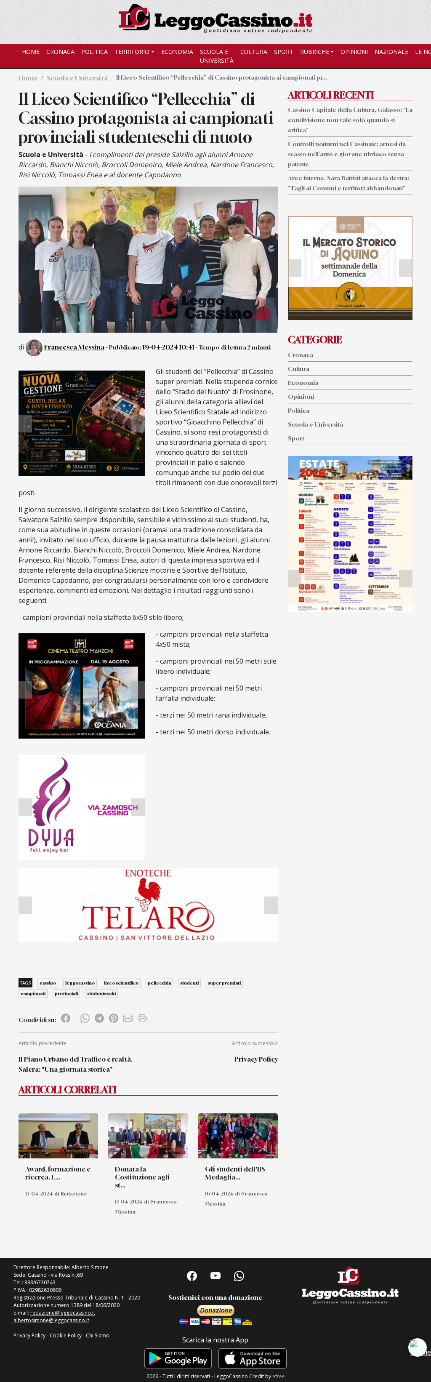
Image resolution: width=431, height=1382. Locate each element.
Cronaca (60, 52)
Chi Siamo (97, 1335)
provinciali (66, 993)
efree (278, 1376)
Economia (177, 52)
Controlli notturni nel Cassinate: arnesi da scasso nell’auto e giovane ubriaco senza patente (347, 154)
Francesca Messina (74, 347)
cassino (48, 982)
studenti (189, 982)
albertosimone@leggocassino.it (51, 1320)
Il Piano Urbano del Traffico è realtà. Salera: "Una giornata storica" (76, 1064)
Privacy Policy (256, 1059)
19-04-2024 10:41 (168, 347)
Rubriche (314, 52)
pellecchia (159, 982)
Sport (283, 52)
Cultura (253, 52)
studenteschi (101, 993)
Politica (94, 52)
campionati (33, 993)
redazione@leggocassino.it (62, 1312)
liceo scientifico (121, 982)
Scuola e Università (217, 56)
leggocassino (80, 982)
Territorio (131, 52)
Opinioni (354, 52)
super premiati (224, 982)
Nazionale (391, 52)
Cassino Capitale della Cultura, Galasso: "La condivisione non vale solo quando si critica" (350, 119)
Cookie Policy (66, 1335)
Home (31, 52)
